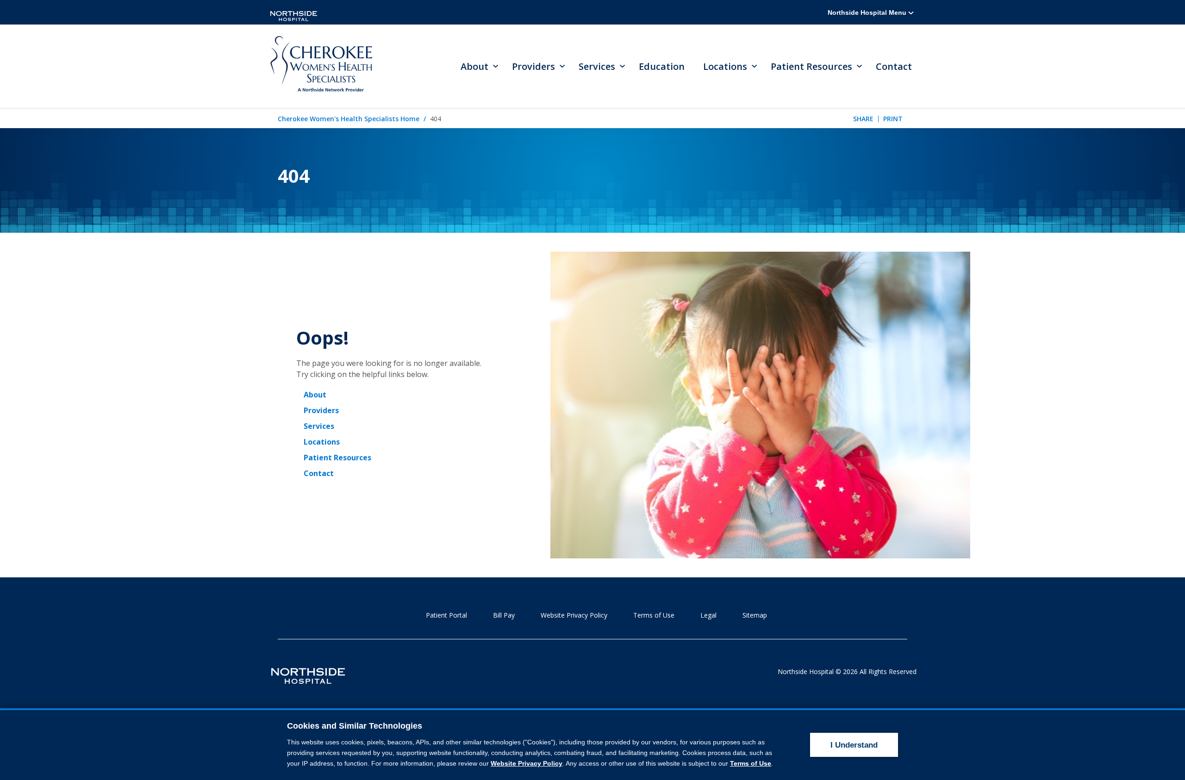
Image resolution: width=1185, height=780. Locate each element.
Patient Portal (446, 615)
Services (319, 426)
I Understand (854, 745)
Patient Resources (337, 457)
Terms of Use (653, 615)
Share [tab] (863, 118)
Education (662, 66)
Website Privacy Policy (574, 615)
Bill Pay (504, 615)
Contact (894, 66)
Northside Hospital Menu (868, 12)
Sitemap (754, 615)
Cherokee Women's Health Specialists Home (348, 118)
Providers (321, 410)
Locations (322, 442)
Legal (708, 615)
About (315, 395)
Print (893, 118)
